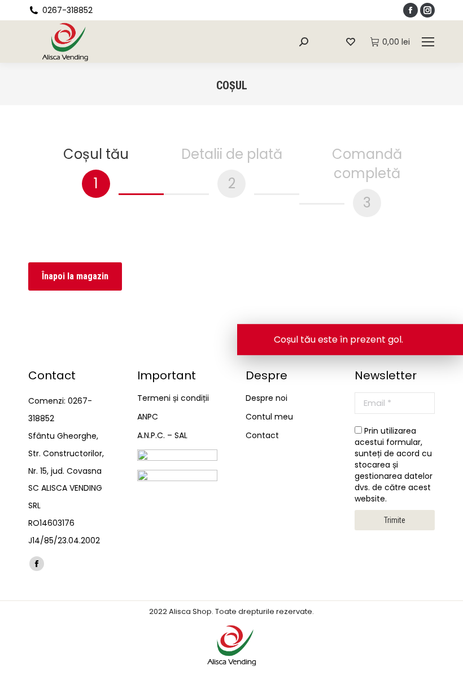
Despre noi (266, 398)
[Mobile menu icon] (428, 42)
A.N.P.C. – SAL (162, 435)
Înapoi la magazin (75, 276)
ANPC (147, 416)
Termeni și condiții (173, 398)
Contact (262, 435)
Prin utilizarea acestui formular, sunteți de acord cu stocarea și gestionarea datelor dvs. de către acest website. (394, 464)
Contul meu (269, 416)
